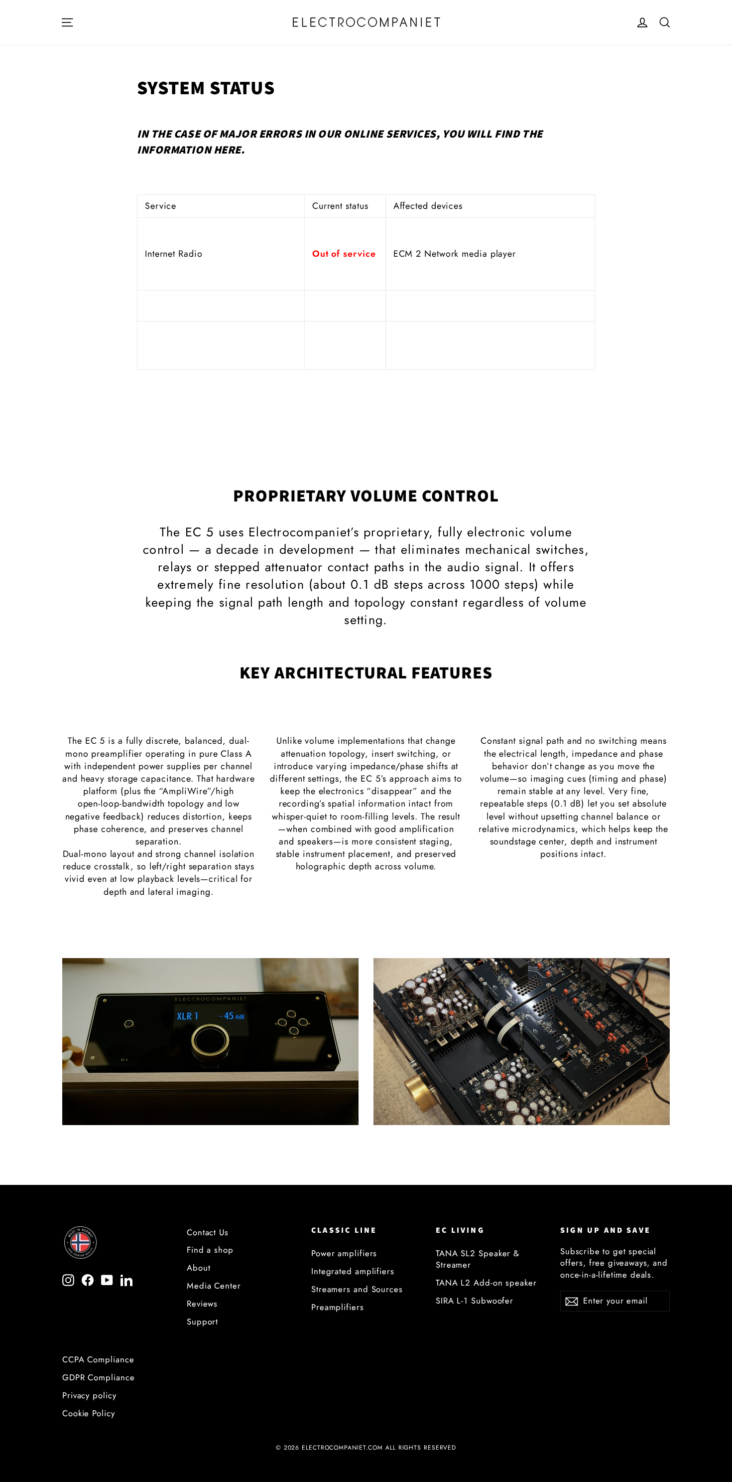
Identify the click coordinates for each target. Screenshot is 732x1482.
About (199, 1268)
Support (202, 1321)
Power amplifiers (344, 1253)
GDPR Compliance (98, 1377)
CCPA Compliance (98, 1359)
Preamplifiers (337, 1307)
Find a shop (210, 1250)
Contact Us (208, 1232)
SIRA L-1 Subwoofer (474, 1301)
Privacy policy (89, 1395)
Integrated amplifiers (352, 1271)
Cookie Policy (88, 1413)
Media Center (214, 1286)
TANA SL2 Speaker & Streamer (477, 1259)
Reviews (202, 1304)
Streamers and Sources (357, 1289)
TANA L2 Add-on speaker (486, 1283)
